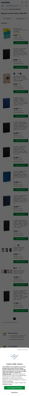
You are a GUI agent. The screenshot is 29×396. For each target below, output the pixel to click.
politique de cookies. (7, 384)
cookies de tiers (6, 374)
